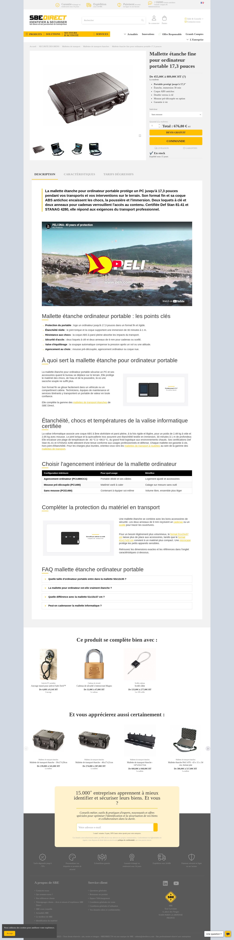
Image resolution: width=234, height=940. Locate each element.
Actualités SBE (42, 913)
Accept (10, 933)
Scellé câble (140, 686)
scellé (122, 525)
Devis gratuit (176, 132)
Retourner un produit (99, 894)
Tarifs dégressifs (118, 174)
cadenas (178, 522)
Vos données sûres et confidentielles (105, 910)
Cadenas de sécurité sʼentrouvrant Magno (94, 686)
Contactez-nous (193, 22)
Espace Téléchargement (100, 898)
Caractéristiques (79, 174)
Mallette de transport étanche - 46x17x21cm (94, 762)
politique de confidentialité (126, 840)
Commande (176, 141)
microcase (185, 540)
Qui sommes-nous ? (44, 894)
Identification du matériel (46, 921)
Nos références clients (45, 898)
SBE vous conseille (44, 909)
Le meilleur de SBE (44, 917)
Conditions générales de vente (102, 902)
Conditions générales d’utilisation (104, 906)
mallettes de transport (53, 449)
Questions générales (98, 891)
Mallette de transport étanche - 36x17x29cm (48, 762)
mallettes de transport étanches (90, 402)
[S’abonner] (155, 827)
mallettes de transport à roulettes (142, 445)
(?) (184, 76)
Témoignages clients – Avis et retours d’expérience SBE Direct (59, 903)
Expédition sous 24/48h (162, 863)
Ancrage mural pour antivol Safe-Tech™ (48, 686)
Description (44, 174)
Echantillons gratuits (102, 863)
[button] (34, 34)
